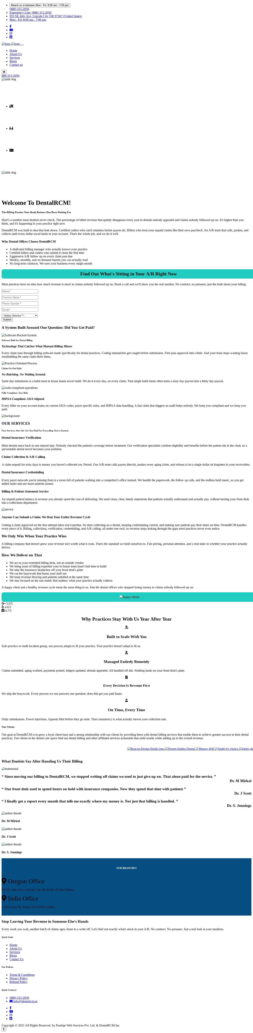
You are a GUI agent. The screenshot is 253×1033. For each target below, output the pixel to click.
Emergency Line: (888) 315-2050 (30, 12)
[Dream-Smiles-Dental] (168, 748)
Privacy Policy (18, 978)
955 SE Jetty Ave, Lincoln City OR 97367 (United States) (45, 16)
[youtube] (11, 30)
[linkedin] (10, 37)
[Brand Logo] (11, 43)
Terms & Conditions (22, 974)
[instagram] (10, 33)
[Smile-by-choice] (215, 748)
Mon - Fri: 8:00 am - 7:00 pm (27, 19)
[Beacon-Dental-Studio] (134, 748)
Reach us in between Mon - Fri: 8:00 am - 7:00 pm (40, 5)
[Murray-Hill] (193, 748)
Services (14, 57)
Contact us (16, 64)
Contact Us (16, 959)
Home (13, 50)
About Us (15, 54)
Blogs (13, 61)
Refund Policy (18, 982)
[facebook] (10, 26)
